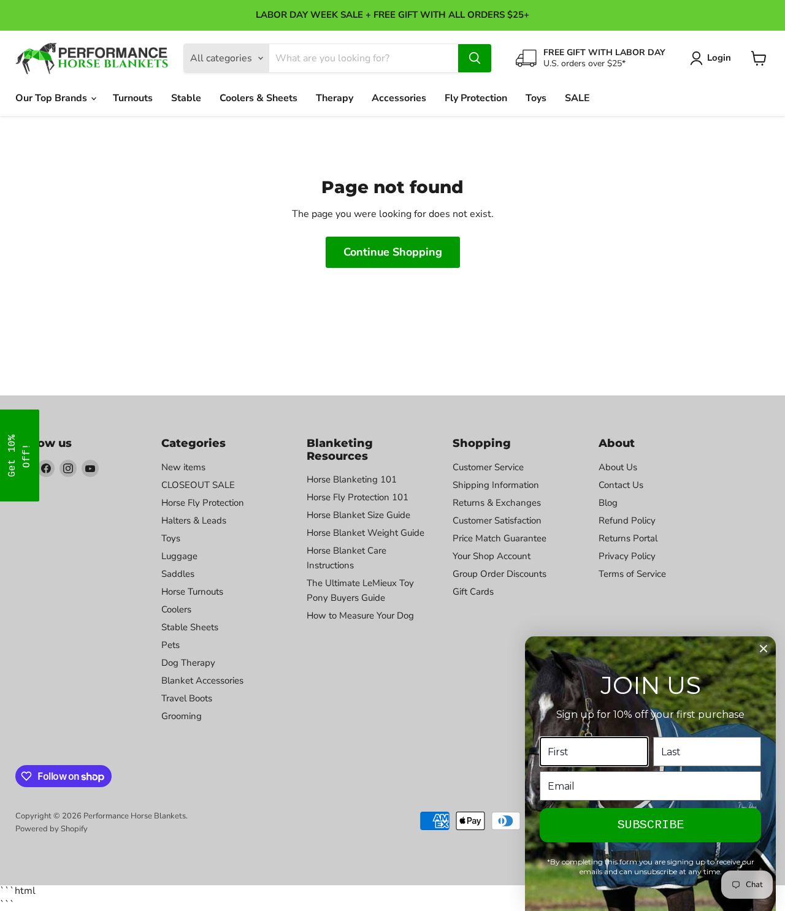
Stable (186, 98)
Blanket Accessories (202, 680)
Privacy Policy (627, 556)
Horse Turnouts (192, 591)
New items (183, 467)
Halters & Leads (193, 520)
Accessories (399, 98)
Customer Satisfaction (497, 520)
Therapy (334, 98)
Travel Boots (186, 698)
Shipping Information (496, 485)
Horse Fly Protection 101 (357, 497)
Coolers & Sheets (258, 98)
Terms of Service (632, 574)
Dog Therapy (188, 663)
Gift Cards (473, 591)
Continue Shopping (392, 252)
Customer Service (488, 467)
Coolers (176, 609)
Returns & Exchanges (497, 503)
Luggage (179, 556)
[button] (19, 455)
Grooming (181, 716)
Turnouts (133, 98)
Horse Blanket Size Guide (358, 515)
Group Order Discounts (499, 574)
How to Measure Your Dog (360, 615)
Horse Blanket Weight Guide (365, 533)
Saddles (177, 574)
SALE (577, 98)
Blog (608, 503)
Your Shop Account (491, 556)
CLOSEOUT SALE (198, 485)
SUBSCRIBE (651, 825)
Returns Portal (628, 538)
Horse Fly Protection (202, 503)
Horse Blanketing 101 (352, 479)
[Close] (763, 648)
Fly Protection (476, 98)
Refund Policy (627, 520)
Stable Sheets (189, 627)
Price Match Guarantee (499, 538)
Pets (170, 645)
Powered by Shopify (51, 828)
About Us (618, 467)
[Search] (474, 58)
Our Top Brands (52, 98)
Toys (536, 98)
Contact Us (621, 485)
